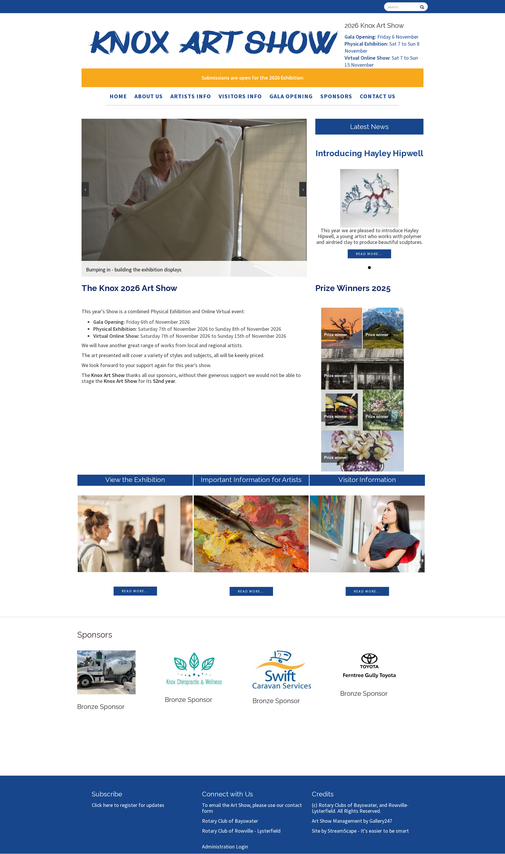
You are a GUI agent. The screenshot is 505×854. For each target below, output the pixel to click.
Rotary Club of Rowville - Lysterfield (241, 830)
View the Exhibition (135, 479)
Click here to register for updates (128, 805)
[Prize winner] (341, 327)
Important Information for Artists (251, 479)
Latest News (369, 126)
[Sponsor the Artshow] (369, 668)
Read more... (368, 254)
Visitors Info (240, 96)
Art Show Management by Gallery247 (352, 820)
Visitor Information (367, 479)
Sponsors (336, 96)
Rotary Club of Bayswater (230, 820)
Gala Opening (291, 96)
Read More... (135, 591)
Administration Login (225, 846)
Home (118, 96)
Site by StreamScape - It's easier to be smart (360, 830)
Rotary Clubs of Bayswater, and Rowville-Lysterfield (360, 808)
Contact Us (377, 96)
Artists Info (190, 96)
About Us (148, 96)
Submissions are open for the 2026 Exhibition (252, 77)
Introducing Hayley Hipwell (368, 153)
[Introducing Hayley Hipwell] (368, 197)
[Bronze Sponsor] (106, 668)
